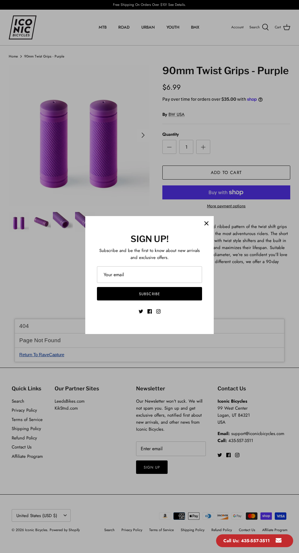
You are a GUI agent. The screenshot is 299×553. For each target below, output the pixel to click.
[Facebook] (149, 311)
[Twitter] (141, 311)
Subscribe (149, 294)
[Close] (206, 223)
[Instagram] (158, 311)
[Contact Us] (278, 541)
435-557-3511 (255, 541)
